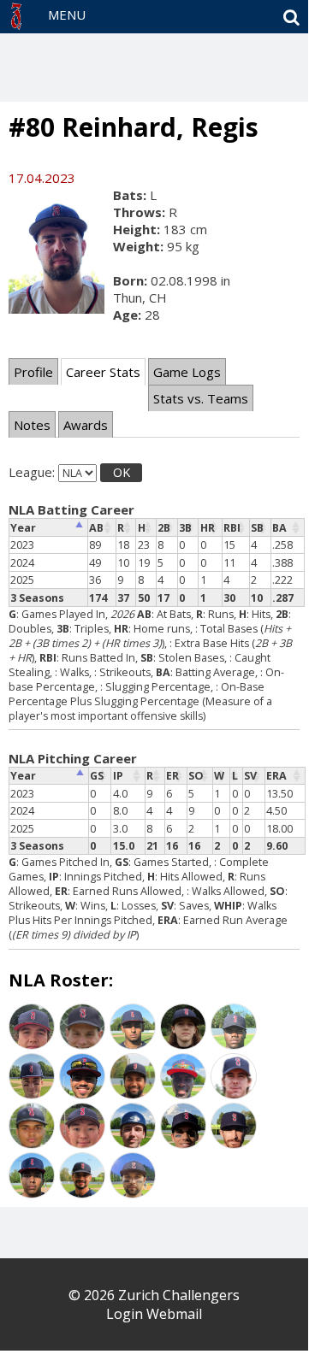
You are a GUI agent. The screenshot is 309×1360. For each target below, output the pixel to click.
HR (207, 528)
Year (23, 528)
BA (279, 528)
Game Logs (187, 371)
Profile (33, 371)
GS (97, 775)
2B (163, 528)
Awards (85, 424)
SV (250, 775)
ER (172, 775)
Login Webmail (154, 1313)
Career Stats (103, 371)
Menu (67, 14)
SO (196, 775)
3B (185, 528)
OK (121, 472)
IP (118, 775)
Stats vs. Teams (200, 398)
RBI (232, 528)
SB (257, 528)
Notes (32, 424)
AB (96, 528)
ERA (276, 775)
